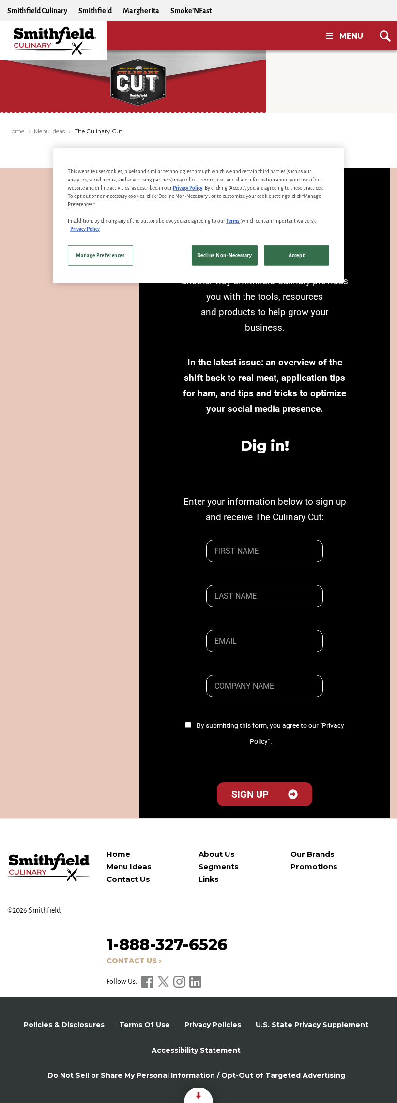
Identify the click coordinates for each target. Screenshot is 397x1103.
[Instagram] (180, 981)
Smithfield (95, 11)
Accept (297, 255)
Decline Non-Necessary (224, 255)
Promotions (313, 866)
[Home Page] (53, 40)
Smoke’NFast (191, 11)
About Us (216, 854)
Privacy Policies (212, 1024)
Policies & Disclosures (64, 1024)
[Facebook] (148, 981)
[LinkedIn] (195, 981)
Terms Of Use (144, 1024)
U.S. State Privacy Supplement (312, 1024)
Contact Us (128, 879)
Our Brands (312, 854)
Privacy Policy (187, 188)
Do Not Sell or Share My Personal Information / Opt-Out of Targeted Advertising (196, 1075)
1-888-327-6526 (167, 944)
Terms (233, 221)
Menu (351, 36)
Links (208, 879)
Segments (218, 866)
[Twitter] (164, 981)
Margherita (141, 11)
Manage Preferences (100, 255)
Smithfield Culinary (37, 11)
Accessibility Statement (196, 1050)
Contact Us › (134, 960)
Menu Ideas (49, 131)
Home (15, 131)
